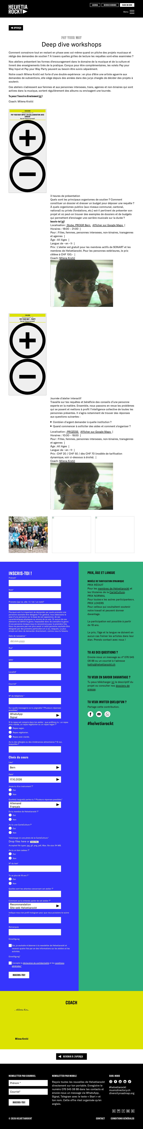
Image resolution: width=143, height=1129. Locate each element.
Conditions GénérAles (122, 1118)
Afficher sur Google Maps (108, 225)
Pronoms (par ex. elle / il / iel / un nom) (26, 602)
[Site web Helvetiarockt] (33, 907)
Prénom (12, 578)
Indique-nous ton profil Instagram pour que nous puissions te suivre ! (39, 914)
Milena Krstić (67, 258)
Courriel (12, 684)
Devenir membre (110, 5)
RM (128, 1111)
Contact (100, 1118)
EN (133, 1111)
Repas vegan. (18, 728)
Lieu (11, 762)
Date (11, 774)
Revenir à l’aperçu (73, 1056)
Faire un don (127, 5)
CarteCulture (117, 592)
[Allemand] (33, 803)
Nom (11, 590)
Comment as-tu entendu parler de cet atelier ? (30, 901)
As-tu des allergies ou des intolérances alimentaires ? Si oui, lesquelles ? (35, 743)
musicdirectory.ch (119, 1090)
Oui (14, 790)
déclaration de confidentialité (36, 963)
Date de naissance (17, 636)
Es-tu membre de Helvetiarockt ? (24, 811)
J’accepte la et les (38, 964)
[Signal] (33, 717)
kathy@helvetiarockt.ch (101, 664)
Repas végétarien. (20, 732)
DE (114, 1111)
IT (123, 1111)
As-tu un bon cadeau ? (19, 850)
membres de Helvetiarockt (113, 588)
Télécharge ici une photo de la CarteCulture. (28, 838)
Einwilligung (14, 939)
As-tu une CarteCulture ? (20, 825)
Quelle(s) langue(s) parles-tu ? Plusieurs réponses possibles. (35, 799)
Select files (34, 842)
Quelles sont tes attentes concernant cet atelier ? (31, 889)
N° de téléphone (16, 696)
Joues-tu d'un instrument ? (21, 786)
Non (14, 794)
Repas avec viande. (21, 737)
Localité (12, 672)
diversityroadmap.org (121, 1093)
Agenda (95, 5)
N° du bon (13, 863)
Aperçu (17, 27)
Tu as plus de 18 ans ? (19, 875)
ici (40, 96)
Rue (11, 648)
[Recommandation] (33, 904)
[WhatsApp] (33, 714)
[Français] (33, 806)
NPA (11, 660)
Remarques (14, 927)
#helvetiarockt (101, 723)
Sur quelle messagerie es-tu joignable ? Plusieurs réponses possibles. (35, 709)
